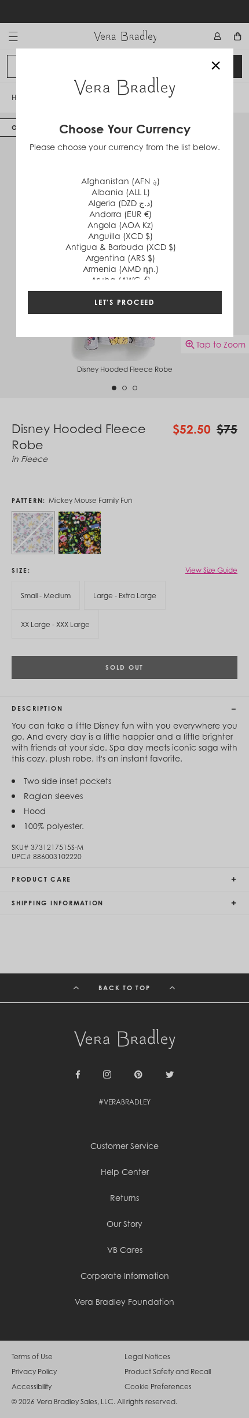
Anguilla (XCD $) (120, 236)
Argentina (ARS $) (120, 258)
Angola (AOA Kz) (120, 225)
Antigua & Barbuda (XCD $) (120, 247)
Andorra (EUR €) (120, 214)
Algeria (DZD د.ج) (120, 203)
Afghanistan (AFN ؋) (120, 181)
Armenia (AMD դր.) (121, 269)
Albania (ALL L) (120, 192)
